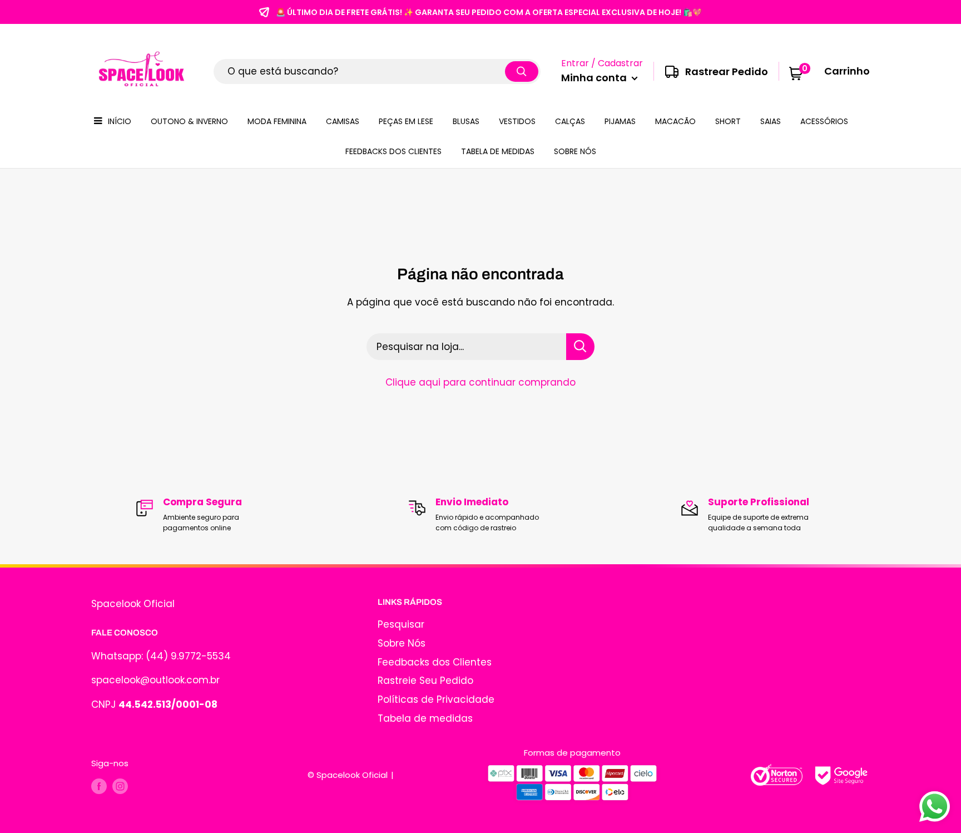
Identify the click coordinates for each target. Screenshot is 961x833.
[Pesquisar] (521, 71)
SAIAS (770, 121)
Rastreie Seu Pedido (425, 680)
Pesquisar (401, 624)
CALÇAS (570, 121)
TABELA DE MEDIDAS (497, 151)
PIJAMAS (620, 121)
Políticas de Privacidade (436, 699)
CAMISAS (342, 121)
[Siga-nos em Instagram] (120, 786)
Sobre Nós (401, 643)
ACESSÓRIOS (824, 121)
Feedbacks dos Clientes (435, 662)
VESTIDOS (517, 121)
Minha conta (595, 78)
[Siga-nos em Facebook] (99, 786)
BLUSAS (466, 121)
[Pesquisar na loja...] (580, 346)
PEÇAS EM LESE (406, 121)
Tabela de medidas (425, 718)
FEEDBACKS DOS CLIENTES (393, 151)
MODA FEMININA (276, 121)
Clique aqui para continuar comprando (480, 382)
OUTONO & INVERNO (189, 121)
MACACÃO (675, 121)
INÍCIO (119, 121)
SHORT (728, 121)
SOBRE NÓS (575, 151)
